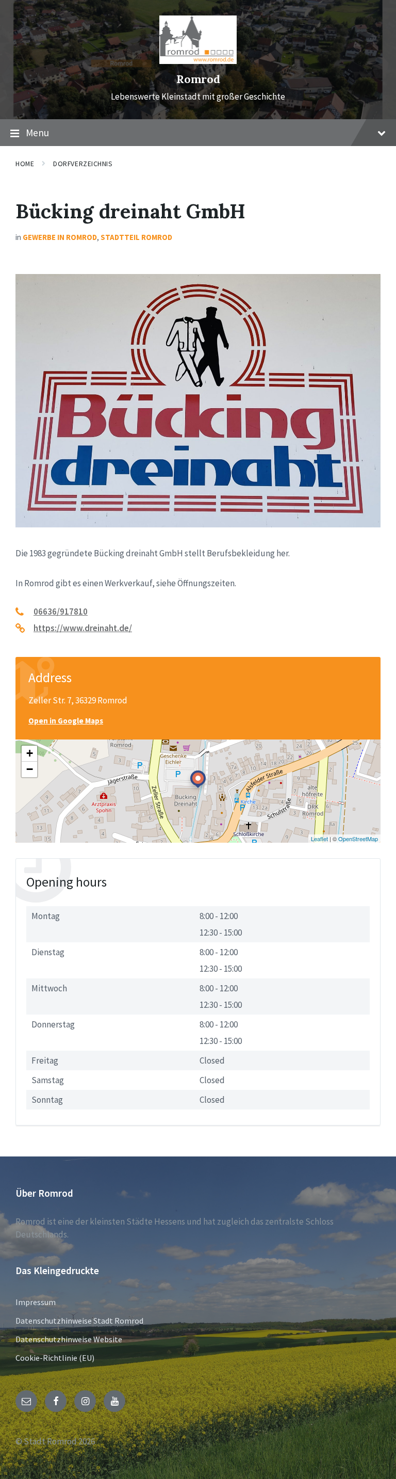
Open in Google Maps (65, 721)
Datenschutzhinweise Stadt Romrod (79, 1320)
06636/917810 (61, 611)
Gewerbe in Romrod (60, 237)
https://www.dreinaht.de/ (83, 628)
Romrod (198, 79)
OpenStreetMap (358, 838)
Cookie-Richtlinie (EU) (54, 1358)
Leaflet (319, 838)
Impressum (35, 1302)
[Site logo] (198, 61)
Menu (37, 132)
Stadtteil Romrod (136, 237)
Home (24, 163)
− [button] (29, 769)
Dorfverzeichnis (82, 163)
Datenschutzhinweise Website (68, 1339)
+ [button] (29, 753)
